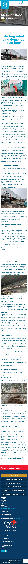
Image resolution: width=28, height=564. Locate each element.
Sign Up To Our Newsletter (14, 479)
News (2, 505)
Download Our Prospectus (14, 483)
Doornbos (9, 306)
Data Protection (5, 513)
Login (18, 3)
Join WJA (3, 500)
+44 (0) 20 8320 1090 (6, 545)
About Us (3, 497)
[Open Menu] (25, 3)
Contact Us (4, 506)
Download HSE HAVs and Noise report (14, 494)
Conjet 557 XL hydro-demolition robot (10, 304)
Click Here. (17, 518)
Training (3, 498)
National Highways (8, 105)
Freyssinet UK (8, 116)
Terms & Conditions (6, 514)
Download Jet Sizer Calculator (8, 508)
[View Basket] (22, 3)
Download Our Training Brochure (14, 490)
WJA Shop (3, 503)
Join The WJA (14, 475)
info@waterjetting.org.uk (15, 458)
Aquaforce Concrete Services (10, 111)
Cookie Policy (4, 511)
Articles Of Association (14, 486)
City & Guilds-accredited (12, 246)
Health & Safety (5, 501)
